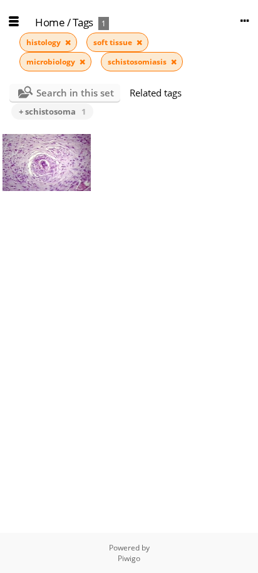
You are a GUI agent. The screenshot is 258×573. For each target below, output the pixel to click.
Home (49, 22)
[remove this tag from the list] (68, 42)
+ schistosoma (52, 111)
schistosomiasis (138, 61)
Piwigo (129, 558)
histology (44, 42)
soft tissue (113, 42)
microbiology (51, 61)
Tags (83, 22)
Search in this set (75, 92)
